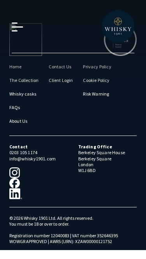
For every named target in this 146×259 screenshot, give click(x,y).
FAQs (14, 107)
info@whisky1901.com (32, 159)
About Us (18, 121)
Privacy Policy (97, 67)
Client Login (61, 80)
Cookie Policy (96, 80)
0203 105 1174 (23, 152)
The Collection (24, 80)
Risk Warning (96, 94)
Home (15, 67)
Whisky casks (22, 94)
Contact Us (60, 67)
